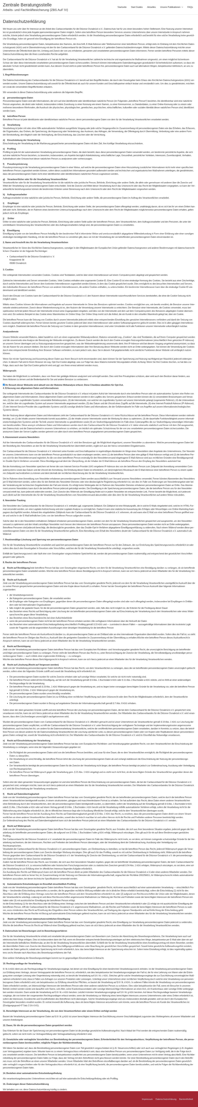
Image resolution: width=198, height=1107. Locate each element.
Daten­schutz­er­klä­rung (166, 1099)
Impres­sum (147, 1099)
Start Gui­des (137, 7)
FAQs (190, 7)
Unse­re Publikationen (170, 7)
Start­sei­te (122, 7)
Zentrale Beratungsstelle (27, 4)
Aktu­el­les (151, 7)
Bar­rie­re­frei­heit (186, 1099)
